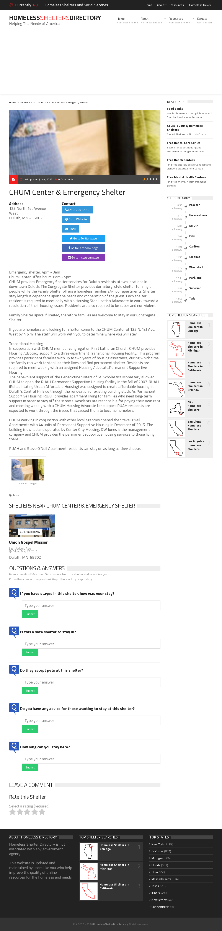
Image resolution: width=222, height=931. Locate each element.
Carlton (194, 246)
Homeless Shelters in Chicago (195, 327)
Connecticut (159, 906)
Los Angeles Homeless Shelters (196, 445)
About (160, 5)
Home (148, 5)
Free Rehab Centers (181, 160)
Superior (195, 288)
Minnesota (26, 102)
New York (158, 844)
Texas (155, 886)
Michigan (157, 858)
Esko (192, 236)
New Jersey (159, 899)
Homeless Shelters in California (195, 366)
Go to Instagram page (85, 257)
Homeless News (200, 5)
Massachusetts (161, 879)
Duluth (40, 102)
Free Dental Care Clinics (183, 143)
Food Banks (175, 109)
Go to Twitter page (85, 238)
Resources (177, 5)
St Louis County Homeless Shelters (185, 128)
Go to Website (77, 219)
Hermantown (198, 215)
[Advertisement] (111, 63)
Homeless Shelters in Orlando (195, 386)
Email (72, 228)
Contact (204, 20)
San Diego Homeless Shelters (194, 425)
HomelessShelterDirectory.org (110, 924)
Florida (156, 865)
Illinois (156, 892)
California (157, 851)
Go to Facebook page (84, 248)
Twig (192, 298)
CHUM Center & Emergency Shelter (67, 102)
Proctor (194, 205)
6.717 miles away (30, 532)
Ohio (155, 872)
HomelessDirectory (55, 18)
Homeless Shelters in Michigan (195, 346)
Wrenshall (196, 267)
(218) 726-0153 (78, 209)
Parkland (195, 278)
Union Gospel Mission (29, 542)
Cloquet (194, 257)
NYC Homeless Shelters (194, 406)
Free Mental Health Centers (186, 177)
